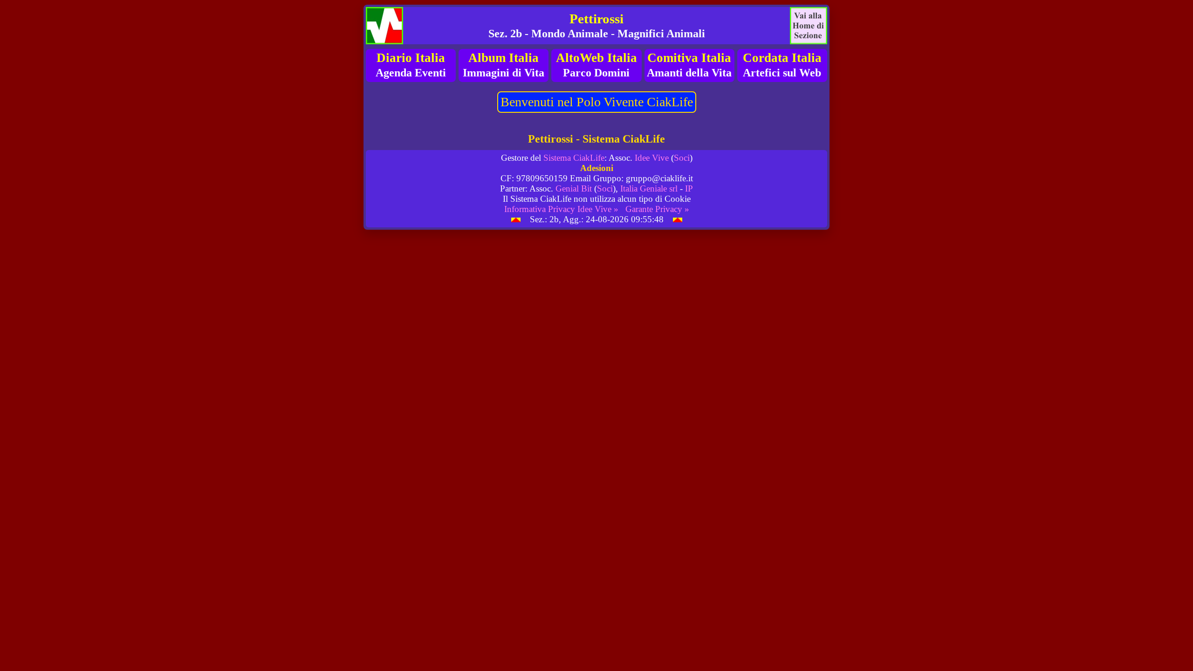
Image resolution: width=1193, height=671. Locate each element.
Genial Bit (573, 188)
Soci (682, 158)
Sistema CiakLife (573, 158)
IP (689, 188)
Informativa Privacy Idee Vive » (561, 209)
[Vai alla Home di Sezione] (808, 25)
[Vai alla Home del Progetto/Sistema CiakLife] (384, 25)
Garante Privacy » (657, 209)
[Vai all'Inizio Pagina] (516, 219)
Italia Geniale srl (649, 188)
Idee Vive (652, 158)
